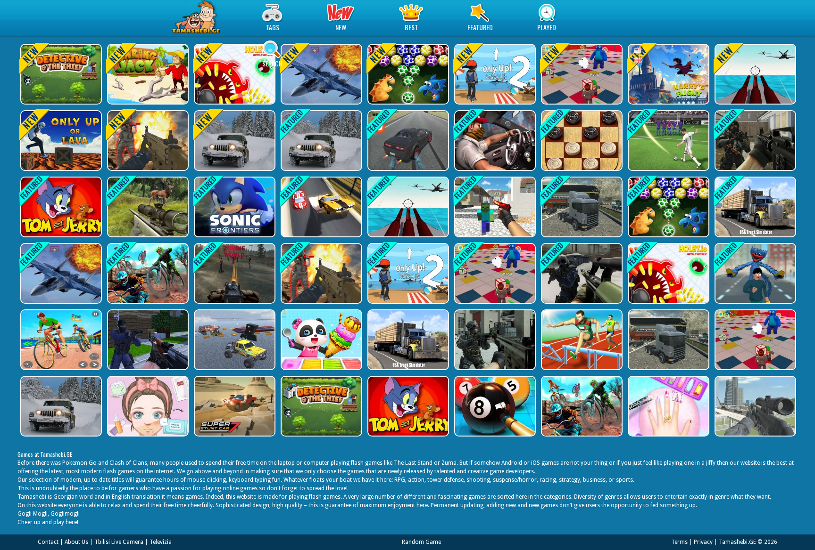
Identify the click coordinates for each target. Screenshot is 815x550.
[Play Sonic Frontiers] (234, 207)
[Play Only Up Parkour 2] (494, 74)
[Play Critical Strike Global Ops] (581, 273)
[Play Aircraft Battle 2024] (754, 74)
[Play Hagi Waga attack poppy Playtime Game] (754, 273)
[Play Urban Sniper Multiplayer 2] (754, 406)
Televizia (161, 542)
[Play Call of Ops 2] (754, 140)
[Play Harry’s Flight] (667, 74)
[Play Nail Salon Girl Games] (667, 406)
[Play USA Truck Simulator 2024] (754, 207)
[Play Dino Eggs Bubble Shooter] (407, 74)
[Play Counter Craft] (147, 339)
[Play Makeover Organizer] (147, 406)
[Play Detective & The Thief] (60, 74)
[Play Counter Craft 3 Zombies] (494, 207)
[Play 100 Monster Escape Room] (581, 74)
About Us (76, 542)
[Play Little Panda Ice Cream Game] (320, 339)
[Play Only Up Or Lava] (60, 140)
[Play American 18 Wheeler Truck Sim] (581, 207)
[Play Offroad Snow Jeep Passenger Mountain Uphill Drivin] (234, 140)
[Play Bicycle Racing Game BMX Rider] (60, 339)
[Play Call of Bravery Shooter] (147, 140)
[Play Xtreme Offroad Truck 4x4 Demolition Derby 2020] (234, 339)
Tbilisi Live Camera (118, 542)
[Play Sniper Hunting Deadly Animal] (147, 207)
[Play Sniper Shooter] (234, 273)
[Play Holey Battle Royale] (234, 74)
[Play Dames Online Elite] (581, 140)
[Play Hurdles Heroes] (581, 339)
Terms (679, 542)
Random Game (421, 542)
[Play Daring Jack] (147, 74)
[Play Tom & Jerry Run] (60, 207)
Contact (48, 542)
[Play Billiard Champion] (494, 406)
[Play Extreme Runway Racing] (320, 207)
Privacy (703, 542)
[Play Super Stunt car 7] (234, 406)
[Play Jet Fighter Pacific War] (320, 74)
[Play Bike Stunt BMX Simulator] (147, 273)
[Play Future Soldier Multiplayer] (494, 339)
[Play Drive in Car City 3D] (494, 140)
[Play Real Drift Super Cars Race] (407, 140)
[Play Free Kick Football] (667, 140)
